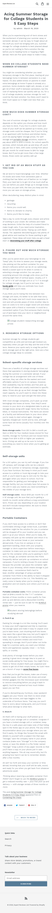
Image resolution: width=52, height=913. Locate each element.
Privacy (8, 845)
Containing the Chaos (12, 797)
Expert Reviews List (21, 905)
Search (8, 839)
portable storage (21, 139)
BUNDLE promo (37, 779)
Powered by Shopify (37, 905)
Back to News (27, 817)
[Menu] (47, 3)
